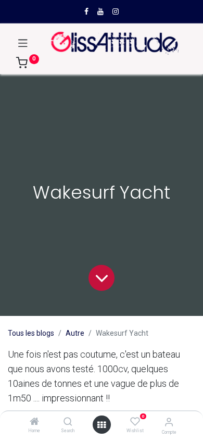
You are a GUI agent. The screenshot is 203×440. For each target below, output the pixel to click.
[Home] (34, 422)
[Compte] (169, 422)
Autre (75, 333)
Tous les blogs (31, 333)
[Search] (68, 422)
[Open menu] (101, 425)
